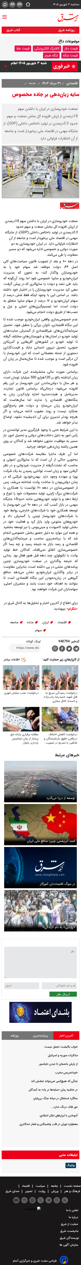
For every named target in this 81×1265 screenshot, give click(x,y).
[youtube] (16, 1200)
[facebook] (62, 649)
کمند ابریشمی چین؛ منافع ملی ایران (51, 841)
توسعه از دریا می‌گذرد (60, 798)
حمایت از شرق (70, 1224)
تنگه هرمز (51, 55)
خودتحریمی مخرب (66, 1072)
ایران (46, 622)
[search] (5, 4)
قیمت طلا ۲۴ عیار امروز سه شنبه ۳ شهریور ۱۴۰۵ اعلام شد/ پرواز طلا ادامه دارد (28, 66)
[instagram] (57, 1200)
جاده (31, 622)
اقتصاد (63, 622)
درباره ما (74, 1217)
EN (20, 4)
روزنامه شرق (66, 30)
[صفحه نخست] (27, 4)
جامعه (15, 622)
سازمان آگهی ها (69, 1245)
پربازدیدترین (40, 1035)
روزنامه (15, 1035)
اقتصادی (71, 83)
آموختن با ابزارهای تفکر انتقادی (59, 1115)
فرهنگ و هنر (72, 1191)
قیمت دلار (71, 48)
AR (12, 4)
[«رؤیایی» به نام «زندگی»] (40, 910)
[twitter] (69, 649)
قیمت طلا (22, 48)
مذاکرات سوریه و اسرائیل (63, 1055)
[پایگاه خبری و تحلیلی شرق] (67, 18)
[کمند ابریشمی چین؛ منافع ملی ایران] (40, 824)
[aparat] (32, 1200)
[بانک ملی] (40, 1022)
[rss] (65, 1200)
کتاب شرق (13, 30)
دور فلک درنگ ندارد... (64, 1107)
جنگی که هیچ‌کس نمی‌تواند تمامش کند (54, 1081)
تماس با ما (72, 1210)
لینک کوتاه (33, 641)
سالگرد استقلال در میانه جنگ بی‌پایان (55, 1098)
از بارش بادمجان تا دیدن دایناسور (58, 1064)
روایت (41, 1191)
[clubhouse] (24, 1200)
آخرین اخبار (66, 1035)
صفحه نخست (72, 1186)
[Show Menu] (4, 15)
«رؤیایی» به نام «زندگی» (59, 927)
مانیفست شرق (69, 1231)
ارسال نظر (63, 994)
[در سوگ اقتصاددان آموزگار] (40, 867)
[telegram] (76, 649)
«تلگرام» (71, 608)
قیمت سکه (70, 55)
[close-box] (6, 66)
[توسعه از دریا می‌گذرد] (40, 781)
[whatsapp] (55, 648)
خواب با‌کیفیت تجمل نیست (61, 1046)
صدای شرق (13, 1191)
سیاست (40, 1186)
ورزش (54, 1191)
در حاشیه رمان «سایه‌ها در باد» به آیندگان (53, 1089)
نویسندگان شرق (69, 1238)
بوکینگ (71, 1165)
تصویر (28, 1191)
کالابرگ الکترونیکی (46, 48)
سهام (39, 630)
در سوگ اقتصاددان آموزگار (57, 884)
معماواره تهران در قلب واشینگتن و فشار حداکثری (49, 1124)
